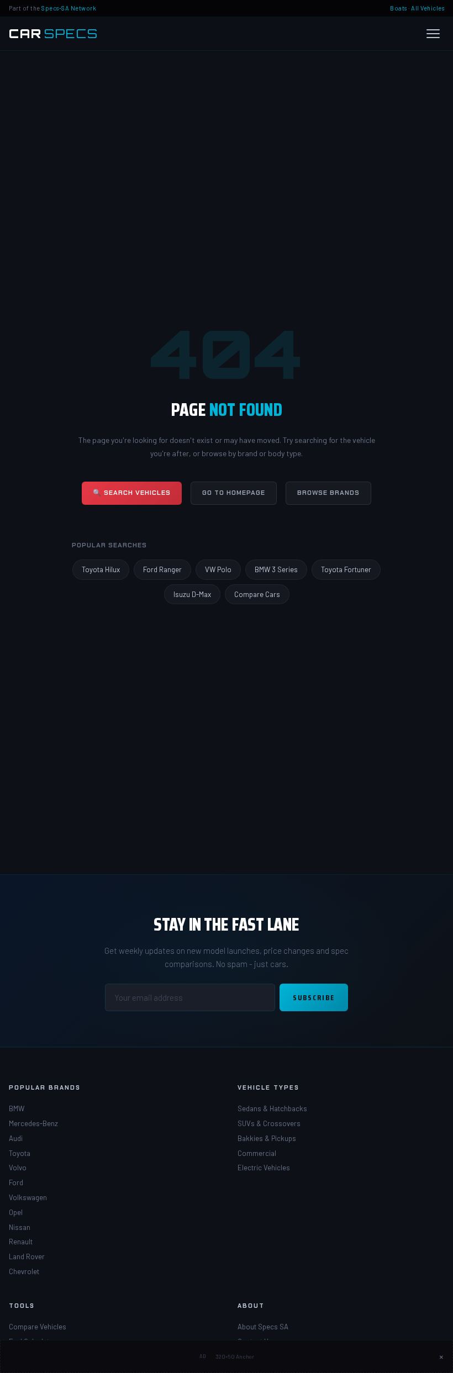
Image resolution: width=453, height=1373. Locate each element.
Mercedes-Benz (33, 1123)
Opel (16, 1212)
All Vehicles (427, 8)
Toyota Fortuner (346, 569)
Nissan (19, 1227)
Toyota (19, 1153)
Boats (398, 8)
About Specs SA (263, 1326)
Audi (16, 1138)
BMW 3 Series (276, 569)
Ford (16, 1182)
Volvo (18, 1167)
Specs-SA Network (68, 8)
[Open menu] (433, 34)
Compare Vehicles (37, 1326)
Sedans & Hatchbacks (272, 1108)
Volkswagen (28, 1197)
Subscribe (314, 997)
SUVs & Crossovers (269, 1123)
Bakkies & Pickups (267, 1138)
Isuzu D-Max (192, 594)
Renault (21, 1241)
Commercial (257, 1153)
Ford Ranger (162, 569)
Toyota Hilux (101, 569)
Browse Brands (328, 492)
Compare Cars (257, 594)
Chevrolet (24, 1271)
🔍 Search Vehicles (132, 492)
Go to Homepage (233, 492)
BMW (16, 1108)
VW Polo (218, 569)
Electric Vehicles (264, 1167)
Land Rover (27, 1256)
